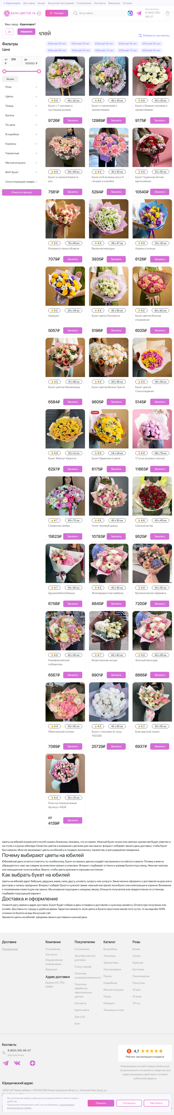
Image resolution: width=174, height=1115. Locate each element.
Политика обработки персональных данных (83, 990)
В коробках (12, 134)
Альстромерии (112, 969)
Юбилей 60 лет (57, 50)
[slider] (4, 71)
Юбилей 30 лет (57, 43)
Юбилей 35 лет (81, 43)
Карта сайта (82, 1010)
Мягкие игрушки (15, 162)
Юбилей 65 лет (81, 50)
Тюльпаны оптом (113, 1010)
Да (9, 31)
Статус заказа (83, 966)
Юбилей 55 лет (151, 50)
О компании (84, 3)
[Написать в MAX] (131, 13)
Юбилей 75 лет (128, 50)
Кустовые (138, 969)
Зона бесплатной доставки (85, 958)
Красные (138, 962)
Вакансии (114, 3)
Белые (136, 949)
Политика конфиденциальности (87, 975)
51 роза (137, 996)
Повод (9, 105)
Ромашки (109, 1003)
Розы (8, 87)
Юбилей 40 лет (104, 43)
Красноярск (13, 3)
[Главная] (23, 13)
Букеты (9, 115)
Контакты (100, 3)
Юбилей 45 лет (128, 43)
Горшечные (12, 153)
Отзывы (127, 3)
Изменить (26, 31)
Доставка (29, 3)
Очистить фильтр (22, 192)
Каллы (107, 996)
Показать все (10, 949)
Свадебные (110, 983)
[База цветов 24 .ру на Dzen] (32, 1063)
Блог (77, 1023)
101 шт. (137, 1003)
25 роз (136, 989)
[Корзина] (167, 13)
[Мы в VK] (17, 1063)
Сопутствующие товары (19, 181)
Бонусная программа (61, 3)
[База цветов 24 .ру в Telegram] (5, 1063)
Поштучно (139, 983)
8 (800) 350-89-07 (19, 1050)
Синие (136, 955)
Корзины (10, 143)
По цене (10, 124)
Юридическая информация (54, 962)
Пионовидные (141, 976)
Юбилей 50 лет (151, 43)
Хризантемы (110, 962)
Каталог (59, 13)
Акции (41, 3)
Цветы (9, 96)
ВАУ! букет (12, 172)
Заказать (72, 120)
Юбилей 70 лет (104, 50)
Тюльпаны (109, 955)
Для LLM (80, 1016)
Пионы (107, 976)
